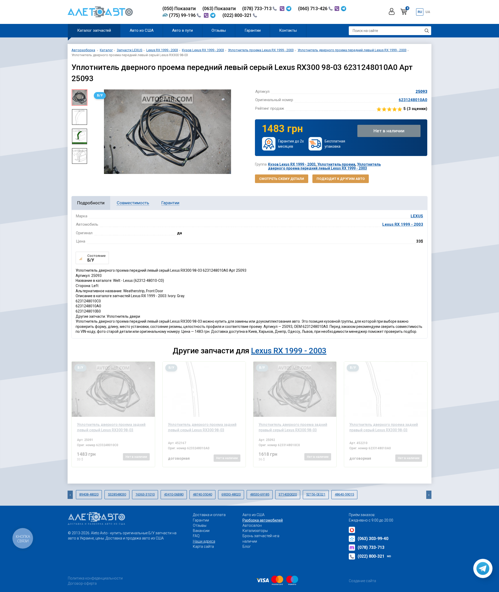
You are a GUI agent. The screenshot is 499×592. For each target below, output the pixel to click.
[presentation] (95, 131)
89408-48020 (89, 494)
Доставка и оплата (209, 515)
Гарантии (253, 30)
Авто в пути (182, 30)
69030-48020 (231, 494)
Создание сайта (362, 581)
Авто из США (142, 30)
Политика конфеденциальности (95, 578)
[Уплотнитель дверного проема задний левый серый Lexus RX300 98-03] (113, 389)
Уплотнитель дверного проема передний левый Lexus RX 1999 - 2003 (324, 166)
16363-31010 (145, 494)
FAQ (196, 536)
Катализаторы (255, 531)
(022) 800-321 (237, 15)
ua (427, 12)
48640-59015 (344, 494)
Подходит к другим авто (341, 179)
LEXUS (417, 216)
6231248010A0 (413, 99)
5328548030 (117, 494)
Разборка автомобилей (262, 520)
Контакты (288, 30)
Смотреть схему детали (281, 179)
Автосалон (252, 525)
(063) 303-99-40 (373, 538)
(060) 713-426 (313, 8)
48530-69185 (259, 494)
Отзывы (219, 30)
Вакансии (201, 531)
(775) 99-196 (183, 15)
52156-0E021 (315, 494)
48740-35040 (202, 494)
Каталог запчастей (94, 30)
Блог (246, 546)
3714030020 (288, 494)
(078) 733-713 (257, 8)
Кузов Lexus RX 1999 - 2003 (292, 164)
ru (420, 12)
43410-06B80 (173, 494)
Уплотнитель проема (336, 164)
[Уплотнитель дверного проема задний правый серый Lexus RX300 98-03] (294, 389)
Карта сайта (203, 546)
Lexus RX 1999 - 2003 (402, 224)
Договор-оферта (82, 583)
